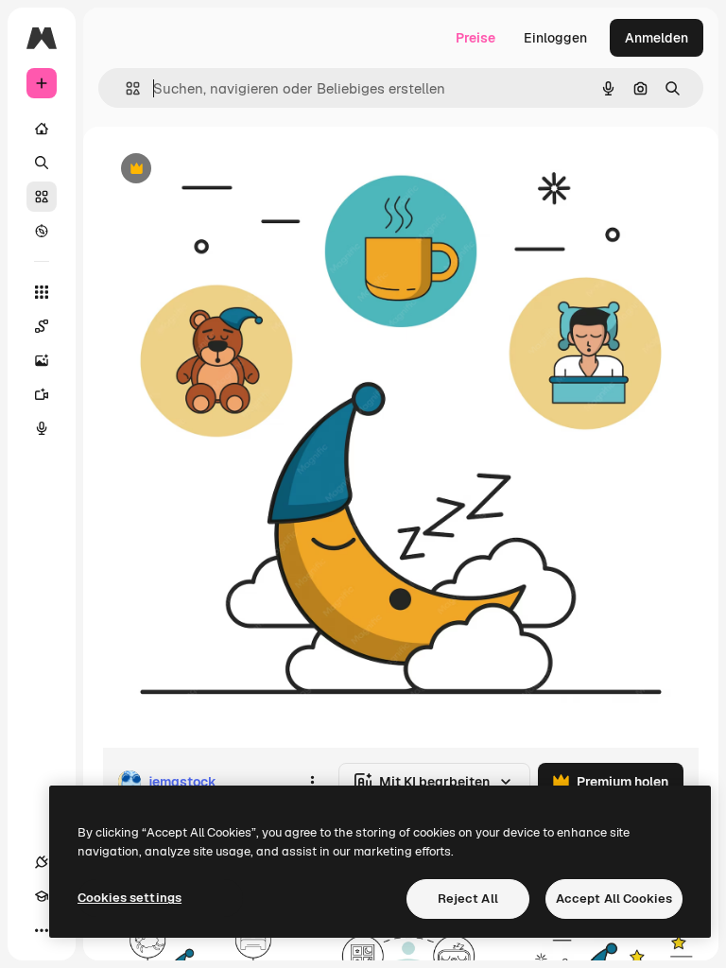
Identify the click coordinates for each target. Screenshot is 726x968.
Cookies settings (130, 898)
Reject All (468, 898)
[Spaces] (41, 326)
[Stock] (41, 197)
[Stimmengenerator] (41, 428)
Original (223, 170)
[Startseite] (41, 128)
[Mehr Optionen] (312, 782)
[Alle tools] (41, 292)
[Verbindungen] (41, 862)
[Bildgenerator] (41, 360)
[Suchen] (41, 162)
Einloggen (555, 37)
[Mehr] (41, 930)
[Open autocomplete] (125, 88)
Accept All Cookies (614, 898)
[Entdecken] (41, 231)
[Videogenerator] (41, 394)
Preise (475, 37)
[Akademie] (41, 896)
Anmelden (656, 37)
